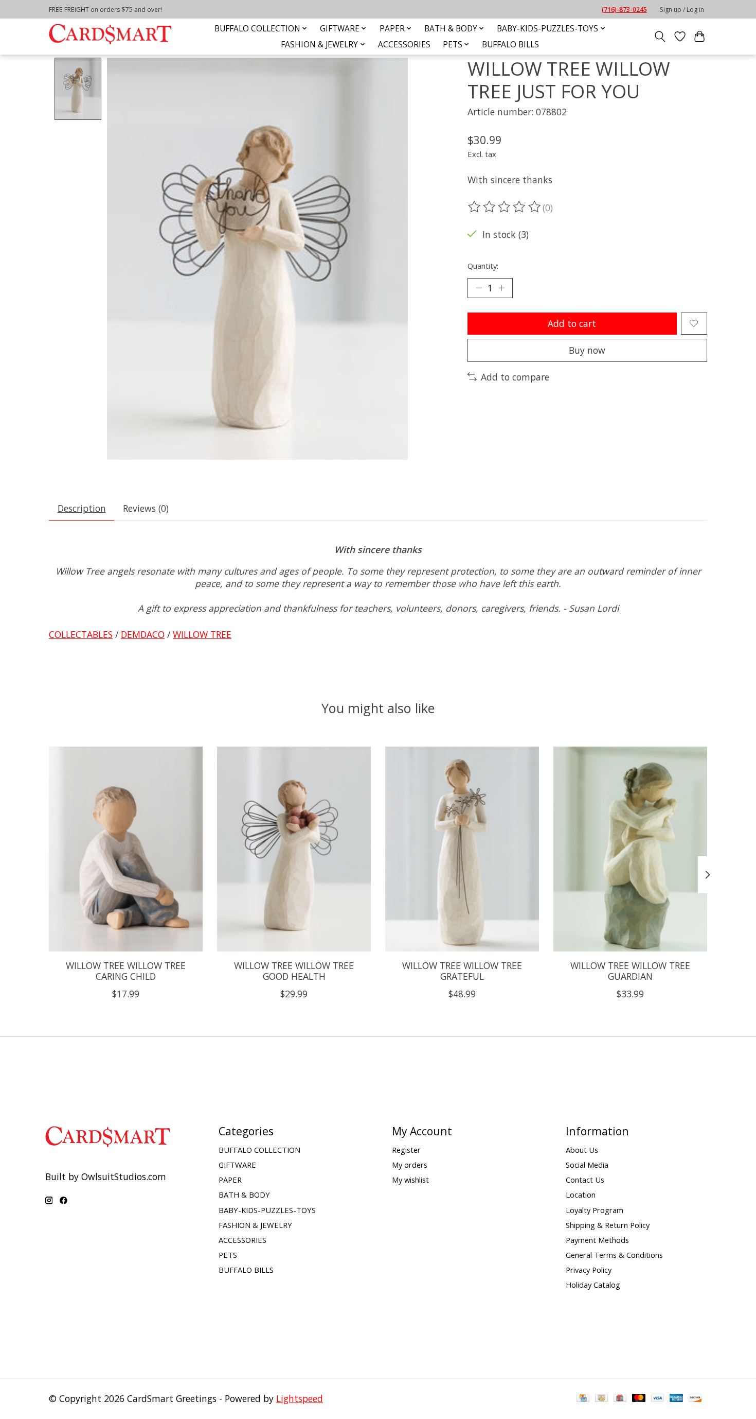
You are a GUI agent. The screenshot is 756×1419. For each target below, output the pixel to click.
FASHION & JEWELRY (255, 1225)
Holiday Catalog (593, 1284)
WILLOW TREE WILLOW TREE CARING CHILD (126, 970)
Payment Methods (597, 1240)
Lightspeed (299, 1398)
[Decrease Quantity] (479, 288)
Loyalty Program (594, 1210)
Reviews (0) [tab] (146, 508)
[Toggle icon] (660, 36)
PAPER (230, 1179)
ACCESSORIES (404, 44)
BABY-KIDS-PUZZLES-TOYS (267, 1210)
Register (406, 1150)
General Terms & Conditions (614, 1255)
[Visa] (657, 1398)
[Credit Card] (583, 1398)
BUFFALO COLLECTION (259, 1150)
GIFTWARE (237, 1165)
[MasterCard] (638, 1398)
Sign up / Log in (682, 9)
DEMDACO (143, 634)
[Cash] (601, 1398)
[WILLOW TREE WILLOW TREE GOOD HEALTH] (294, 849)
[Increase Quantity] (501, 288)
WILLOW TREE (202, 634)
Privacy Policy (588, 1270)
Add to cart (572, 323)
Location (581, 1194)
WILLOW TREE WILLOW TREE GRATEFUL (462, 970)
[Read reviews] (505, 207)
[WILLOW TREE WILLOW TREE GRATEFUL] (462, 849)
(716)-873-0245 (624, 9)
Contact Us (585, 1179)
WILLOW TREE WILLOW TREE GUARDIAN (630, 970)
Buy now (587, 350)
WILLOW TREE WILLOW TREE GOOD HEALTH (294, 970)
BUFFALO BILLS (510, 44)
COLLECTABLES (81, 634)
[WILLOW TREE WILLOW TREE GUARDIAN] (630, 849)
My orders (409, 1165)
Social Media (587, 1165)
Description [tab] (82, 508)
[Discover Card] (695, 1398)
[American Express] (676, 1398)
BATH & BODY (244, 1194)
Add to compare (515, 377)
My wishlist (410, 1179)
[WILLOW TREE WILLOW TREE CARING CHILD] (126, 849)
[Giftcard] (620, 1398)
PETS (228, 1255)
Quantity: (482, 266)
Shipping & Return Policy (608, 1225)
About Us (582, 1150)
